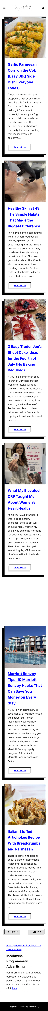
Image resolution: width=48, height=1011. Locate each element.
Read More (22, 148)
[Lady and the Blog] (23, 8)
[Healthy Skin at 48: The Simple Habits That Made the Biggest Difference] (25, 181)
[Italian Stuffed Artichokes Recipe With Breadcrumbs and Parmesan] (25, 804)
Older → (37, 931)
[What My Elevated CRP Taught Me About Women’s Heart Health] (25, 463)
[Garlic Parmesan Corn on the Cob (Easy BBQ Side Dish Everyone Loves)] (25, 37)
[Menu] (4, 8)
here (14, 988)
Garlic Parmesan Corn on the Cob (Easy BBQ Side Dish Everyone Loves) (22, 76)
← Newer (13, 931)
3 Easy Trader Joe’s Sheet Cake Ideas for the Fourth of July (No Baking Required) (25, 358)
